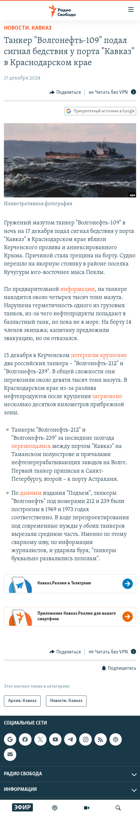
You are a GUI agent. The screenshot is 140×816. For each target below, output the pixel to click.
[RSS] (100, 739)
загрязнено (107, 397)
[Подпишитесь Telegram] (70, 739)
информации (77, 290)
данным (31, 493)
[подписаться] (10, 754)
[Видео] (86, 808)
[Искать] (118, 808)
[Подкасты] (115, 739)
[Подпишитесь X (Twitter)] (40, 739)
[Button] (65, 92)
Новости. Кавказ (27, 28)
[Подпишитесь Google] (10, 739)
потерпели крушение (99, 356)
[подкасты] (54, 808)
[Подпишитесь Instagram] (85, 739)
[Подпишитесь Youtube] (55, 739)
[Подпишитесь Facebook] (25, 739)
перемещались (31, 447)
